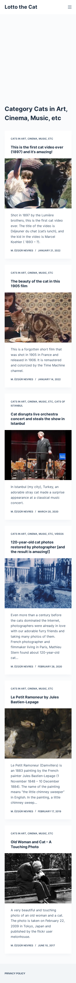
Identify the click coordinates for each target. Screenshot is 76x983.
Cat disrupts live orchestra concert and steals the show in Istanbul (38, 419)
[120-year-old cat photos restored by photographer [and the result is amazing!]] (38, 583)
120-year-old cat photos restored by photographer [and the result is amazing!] (38, 547)
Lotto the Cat (21, 7)
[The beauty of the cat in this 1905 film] (38, 317)
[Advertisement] (38, 54)
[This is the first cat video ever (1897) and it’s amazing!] (38, 183)
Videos (59, 533)
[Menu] (70, 7)
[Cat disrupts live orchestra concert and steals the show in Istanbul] (38, 455)
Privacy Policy (15, 973)
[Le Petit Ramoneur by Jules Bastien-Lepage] (38, 733)
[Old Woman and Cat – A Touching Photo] (38, 878)
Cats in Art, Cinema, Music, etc (32, 138)
